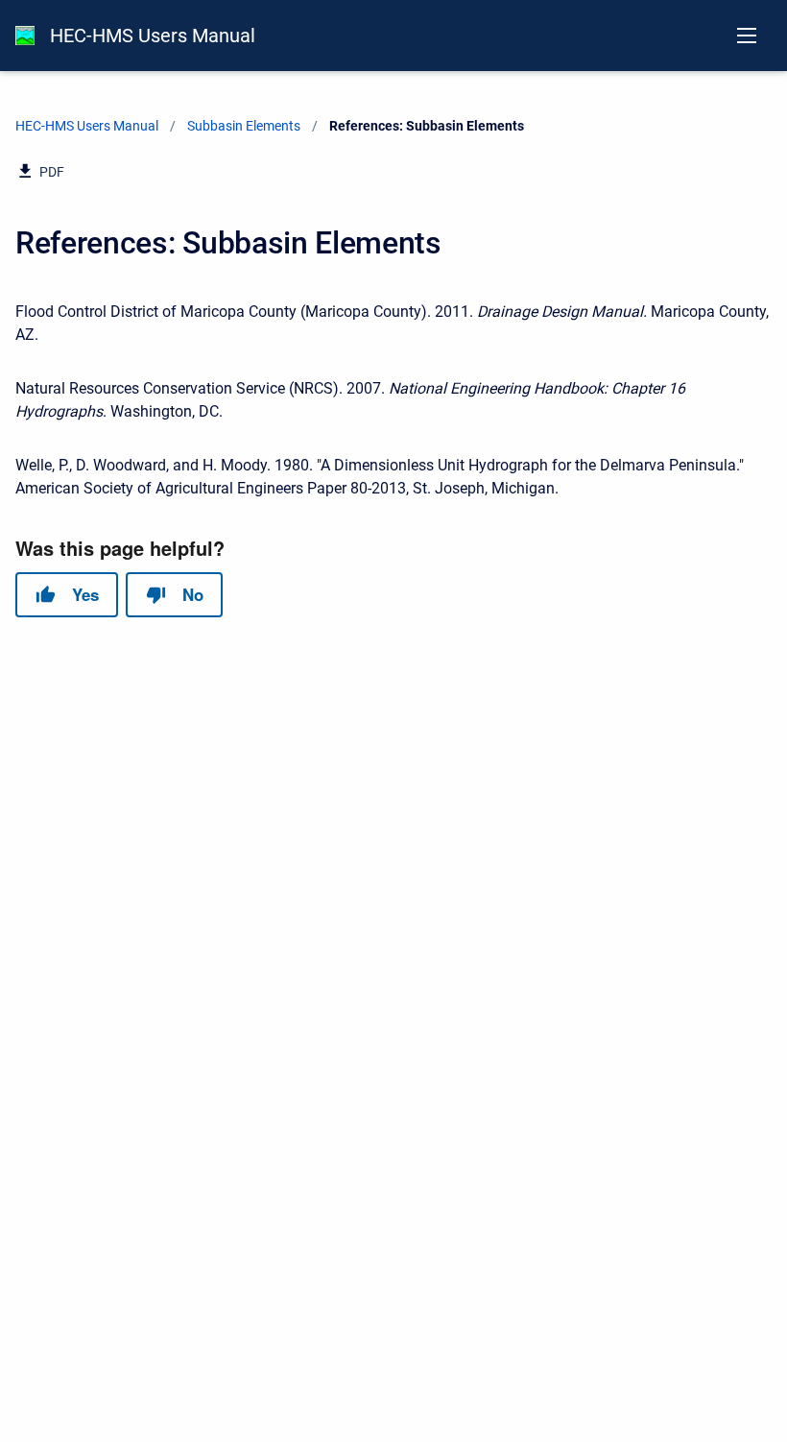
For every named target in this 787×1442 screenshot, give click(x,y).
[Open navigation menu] (746, 35)
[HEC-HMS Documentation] (25, 35)
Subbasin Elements (243, 125)
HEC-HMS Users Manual (152, 35)
